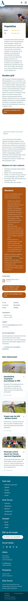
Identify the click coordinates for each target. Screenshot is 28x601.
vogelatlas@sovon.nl (13, 325)
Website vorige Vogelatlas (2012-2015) (13, 295)
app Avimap (12, 153)
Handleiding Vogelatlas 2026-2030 (12, 111)
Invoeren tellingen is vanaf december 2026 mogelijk (11, 288)
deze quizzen (15, 258)
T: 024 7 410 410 (6, 565)
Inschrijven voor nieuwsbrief (12, 537)
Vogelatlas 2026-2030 (12, 279)
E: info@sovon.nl (6, 563)
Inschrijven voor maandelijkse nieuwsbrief (11, 348)
